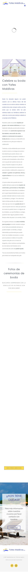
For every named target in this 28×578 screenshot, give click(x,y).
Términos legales (20, 557)
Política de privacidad (11, 559)
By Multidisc (19, 559)
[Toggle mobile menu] (25, 5)
